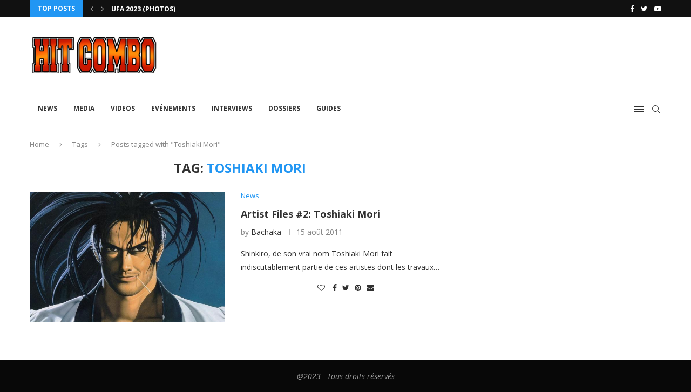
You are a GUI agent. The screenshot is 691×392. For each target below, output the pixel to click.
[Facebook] (632, 8)
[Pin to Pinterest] (358, 287)
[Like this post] (321, 287)
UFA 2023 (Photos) (143, 8)
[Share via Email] (370, 287)
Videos (123, 108)
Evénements (173, 108)
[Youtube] (657, 8)
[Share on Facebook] (335, 287)
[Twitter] (644, 8)
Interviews (232, 108)
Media (83, 108)
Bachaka (266, 232)
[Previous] (91, 8)
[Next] (102, 8)
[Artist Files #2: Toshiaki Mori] (127, 256)
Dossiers (284, 108)
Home (39, 144)
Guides (328, 108)
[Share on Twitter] (345, 287)
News (47, 108)
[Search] (656, 109)
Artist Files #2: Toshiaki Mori (310, 213)
